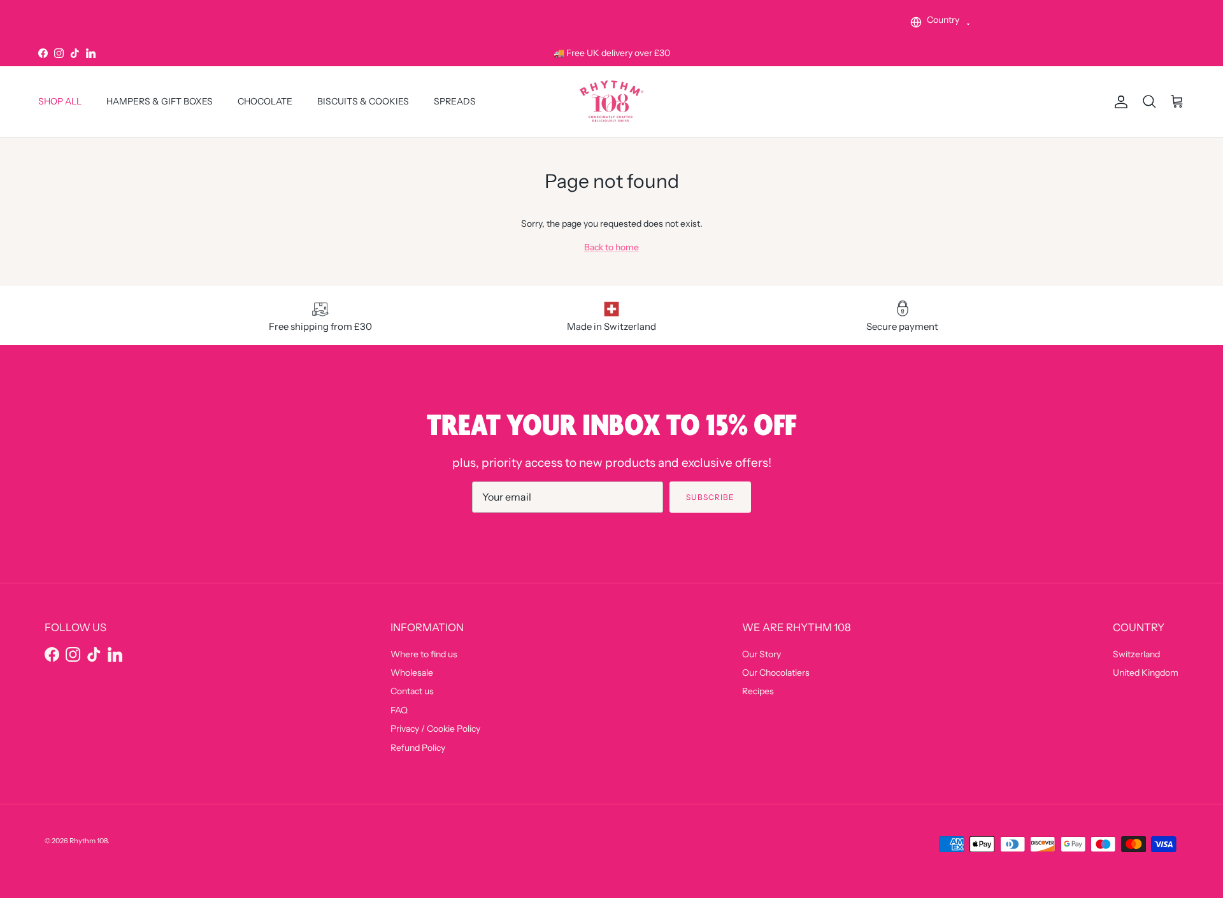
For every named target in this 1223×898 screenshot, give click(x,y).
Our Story (761, 654)
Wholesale (411, 672)
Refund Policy (417, 747)
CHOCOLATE (265, 102)
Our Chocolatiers (776, 672)
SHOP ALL (60, 102)
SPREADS (455, 102)
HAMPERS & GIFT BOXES (159, 102)
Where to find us (423, 654)
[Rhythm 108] (611, 101)
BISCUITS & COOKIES (363, 102)
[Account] (1118, 102)
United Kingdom (1145, 672)
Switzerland (1136, 654)
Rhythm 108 (88, 840)
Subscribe (710, 497)
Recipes (758, 691)
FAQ (399, 710)
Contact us (412, 691)
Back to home (611, 247)
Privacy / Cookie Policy (435, 728)
